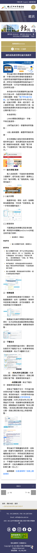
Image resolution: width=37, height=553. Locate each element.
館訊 (16, 503)
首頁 (3, 503)
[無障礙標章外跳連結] (19, 536)
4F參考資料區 (24, 397)
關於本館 (10, 503)
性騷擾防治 (22, 543)
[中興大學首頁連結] (12, 7)
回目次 (19, 486)
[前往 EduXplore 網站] (32, 548)
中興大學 (19, 2)
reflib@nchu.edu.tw (21, 517)
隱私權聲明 (14, 543)
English (25, 2)
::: (0, 5)
